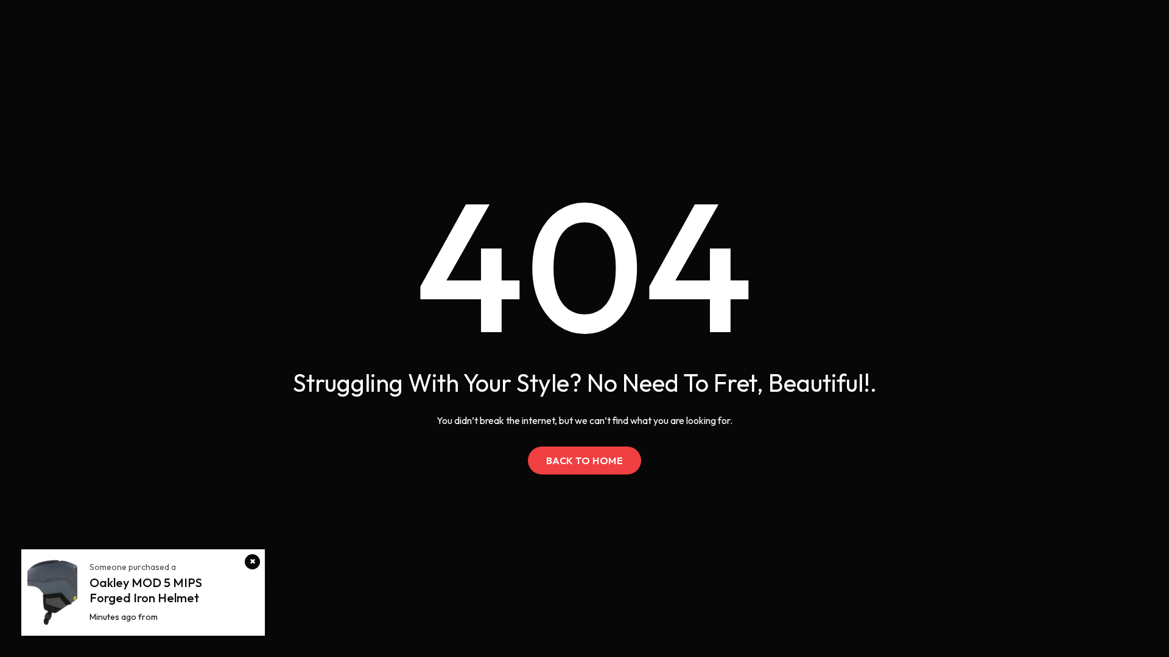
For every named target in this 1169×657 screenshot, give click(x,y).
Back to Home (584, 460)
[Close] (252, 561)
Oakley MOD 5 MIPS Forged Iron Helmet (146, 590)
